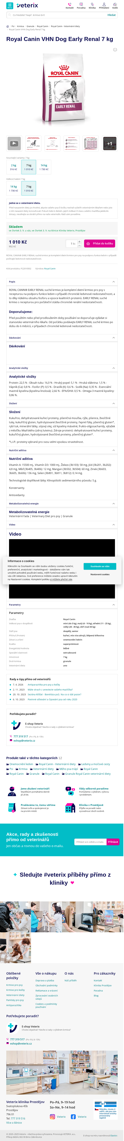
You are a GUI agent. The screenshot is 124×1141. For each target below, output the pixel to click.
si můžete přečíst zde (61, 579)
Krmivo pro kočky (15, 989)
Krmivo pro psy (14, 984)
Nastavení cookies (100, 574)
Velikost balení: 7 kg (15, 179)
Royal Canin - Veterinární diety (65, 26)
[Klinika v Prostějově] (91, 807)
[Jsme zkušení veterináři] (32, 791)
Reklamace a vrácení (47, 990)
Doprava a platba (45, 980)
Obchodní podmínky (46, 985)
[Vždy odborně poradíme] (91, 791)
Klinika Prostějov (103, 985)
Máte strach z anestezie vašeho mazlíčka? (50, 689)
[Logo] (27, 6)
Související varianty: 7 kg (17, 157)
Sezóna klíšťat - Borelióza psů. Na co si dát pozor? (54, 694)
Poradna (98, 990)
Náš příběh (71, 980)
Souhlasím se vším (100, 566)
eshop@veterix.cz (24, 740)
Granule (30, 26)
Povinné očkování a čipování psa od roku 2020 (52, 699)
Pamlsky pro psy (15, 1000)
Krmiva (20, 26)
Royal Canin (42, 26)
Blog (96, 995)
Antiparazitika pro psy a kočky (44, 684)
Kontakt (98, 980)
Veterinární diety (15, 995)
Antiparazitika (13, 1005)
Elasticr (113, 1135)
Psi (13, 26)
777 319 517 (21, 736)
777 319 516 (18, 1118)
